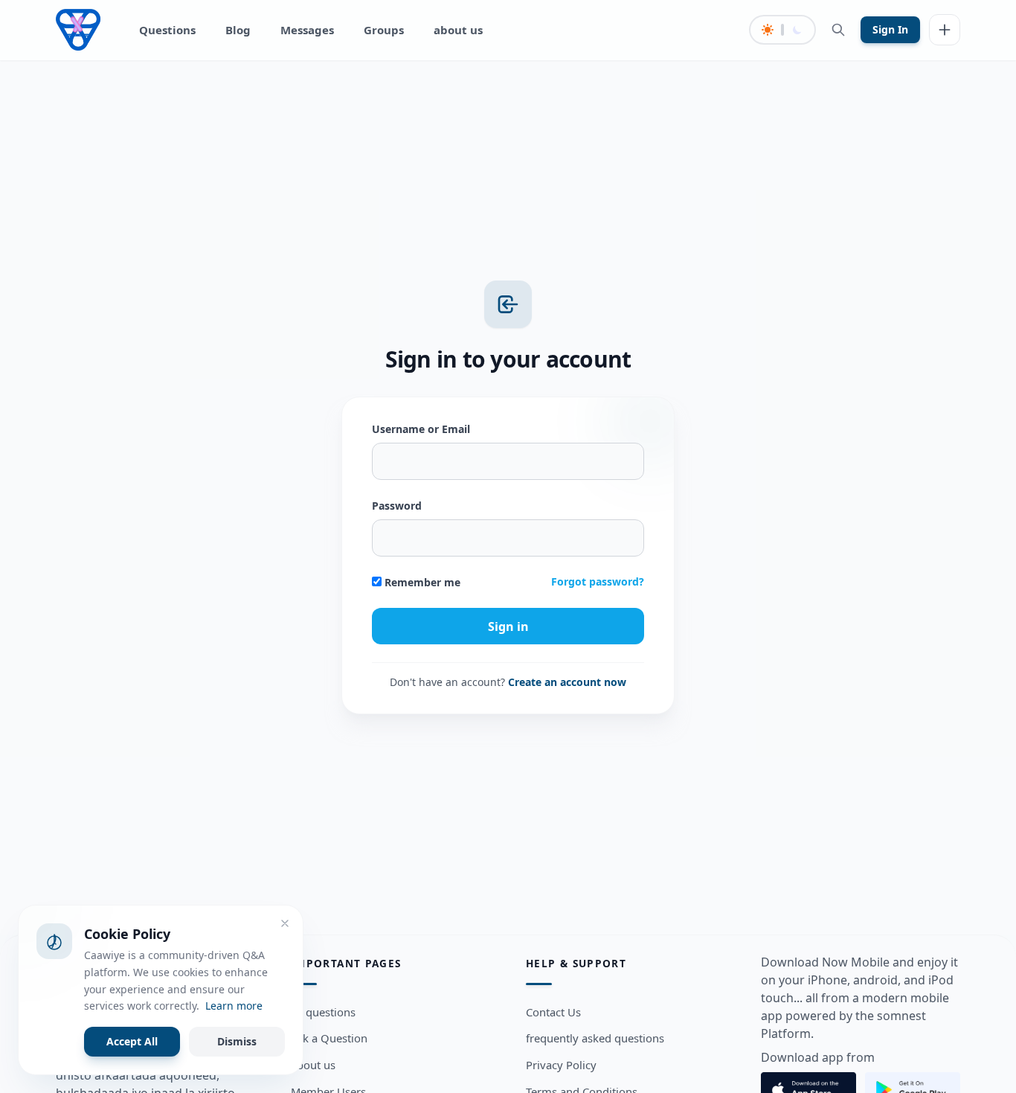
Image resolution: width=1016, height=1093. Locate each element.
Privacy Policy (561, 1065)
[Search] (838, 29)
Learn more (234, 1006)
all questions (323, 1011)
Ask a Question (329, 1038)
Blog (238, 29)
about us (458, 29)
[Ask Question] (944, 29)
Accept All (132, 1041)
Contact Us (553, 1011)
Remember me (421, 582)
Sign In (890, 29)
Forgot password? (597, 581)
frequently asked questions (595, 1038)
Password (397, 506)
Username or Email (421, 429)
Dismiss (237, 1041)
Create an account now (567, 682)
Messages (307, 29)
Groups (384, 29)
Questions (167, 29)
